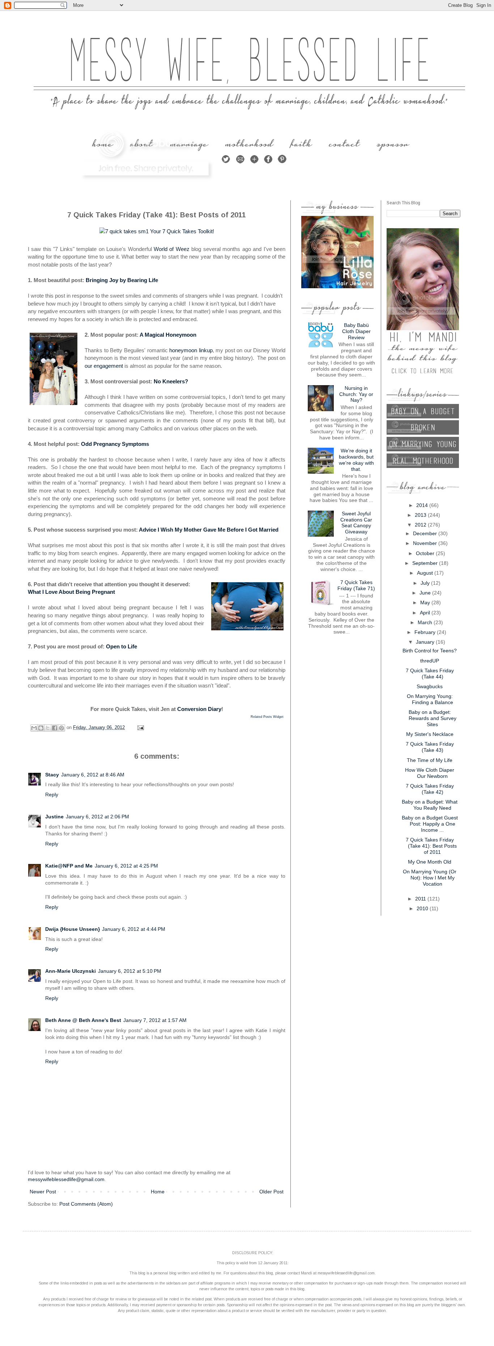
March (426, 622)
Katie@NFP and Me (69, 866)
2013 (421, 515)
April (425, 613)
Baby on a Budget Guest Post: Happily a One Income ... (430, 824)
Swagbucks (430, 686)
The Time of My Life (429, 760)
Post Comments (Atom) (86, 1204)
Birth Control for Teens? (430, 650)
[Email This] (34, 728)
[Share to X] (47, 728)
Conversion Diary (199, 709)
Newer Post (43, 1191)
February (425, 632)
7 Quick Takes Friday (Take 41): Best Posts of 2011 (431, 846)
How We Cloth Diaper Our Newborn (429, 773)
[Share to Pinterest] (61, 728)
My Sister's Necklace (429, 734)
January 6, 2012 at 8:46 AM (92, 775)
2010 (423, 908)
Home (158, 1191)
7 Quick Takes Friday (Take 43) (430, 747)
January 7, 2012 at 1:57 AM (155, 1020)
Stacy (52, 775)
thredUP (429, 661)
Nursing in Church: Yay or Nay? (356, 394)
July (426, 583)
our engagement (104, 366)
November (425, 543)
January (426, 642)
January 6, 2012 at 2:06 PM (97, 816)
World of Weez (171, 249)
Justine (54, 816)
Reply (51, 794)
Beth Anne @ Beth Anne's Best (83, 1020)
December (425, 533)
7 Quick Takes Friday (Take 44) (430, 674)
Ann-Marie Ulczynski (70, 971)
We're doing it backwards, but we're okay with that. (356, 460)
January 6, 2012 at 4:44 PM (133, 929)
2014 (422, 505)
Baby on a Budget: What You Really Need (429, 805)
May (425, 602)
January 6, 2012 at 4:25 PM (126, 866)
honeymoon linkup (191, 350)
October (426, 553)
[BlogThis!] (40, 728)
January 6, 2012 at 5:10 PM (129, 971)
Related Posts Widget (267, 717)
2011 (421, 899)
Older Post (271, 1191)
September (425, 563)
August (425, 573)
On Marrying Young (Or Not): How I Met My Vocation (429, 878)
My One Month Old (429, 862)
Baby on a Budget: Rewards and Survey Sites (432, 718)
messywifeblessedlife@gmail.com (66, 1179)
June (426, 593)
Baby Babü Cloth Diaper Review (356, 331)
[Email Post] (139, 727)
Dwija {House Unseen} (72, 929)
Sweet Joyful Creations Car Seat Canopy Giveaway (356, 522)
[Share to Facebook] (54, 728)
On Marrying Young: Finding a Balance (430, 699)
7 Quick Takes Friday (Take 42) (430, 789)
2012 (421, 525)
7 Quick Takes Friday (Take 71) (356, 585)
